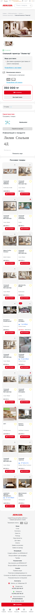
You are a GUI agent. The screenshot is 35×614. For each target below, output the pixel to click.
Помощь (17, 535)
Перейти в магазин (17, 128)
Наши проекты (17, 538)
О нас (17, 528)
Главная (5, 13)
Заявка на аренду (17, 547)
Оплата (17, 543)
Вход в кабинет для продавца (17, 555)
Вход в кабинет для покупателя (17, 565)
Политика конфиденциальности (17, 573)
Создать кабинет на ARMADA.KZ (17, 553)
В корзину (18, 92)
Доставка (17, 540)
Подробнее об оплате (14, 82)
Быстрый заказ (17, 97)
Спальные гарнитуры (8, 15)
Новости (17, 533)
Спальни (20, 13)
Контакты (17, 531)
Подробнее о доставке (13, 67)
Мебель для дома (12, 13)
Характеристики (8, 114)
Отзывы (6, 106)
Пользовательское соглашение (17, 577)
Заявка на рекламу (17, 545)
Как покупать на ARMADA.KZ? (17, 563)
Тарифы (17, 558)
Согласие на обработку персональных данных (17, 575)
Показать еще (17, 153)
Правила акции (17, 570)
